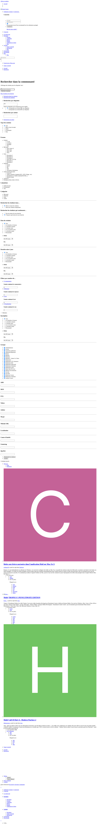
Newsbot (7, 373)
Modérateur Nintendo (10, 366)
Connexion (9, 26)
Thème (5, 776)
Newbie (7, 372)
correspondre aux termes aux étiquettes (19, 108)
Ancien (7, 349)
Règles (8, 40)
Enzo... (5, 600)
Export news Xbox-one (9, 63)
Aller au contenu (5, 1)
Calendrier (9, 38)
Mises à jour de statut (11, 127)
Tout (7, 125)
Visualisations (7, 304)
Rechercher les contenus (9, 457)
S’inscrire (6, 32)
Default (8, 777)
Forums (8, 37)
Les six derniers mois (11, 229)
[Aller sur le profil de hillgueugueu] (50, 716)
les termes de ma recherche (13, 213)
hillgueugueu (7, 723)
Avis (5, 296)
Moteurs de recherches (10, 370)
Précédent (9, 799)
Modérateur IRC (9, 363)
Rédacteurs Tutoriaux (10, 376)
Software (21, 567)
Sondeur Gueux (9, 378)
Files (7, 132)
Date (8, 465)
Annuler (6, 458)
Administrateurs (9, 347)
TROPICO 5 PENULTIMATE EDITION (24, 597)
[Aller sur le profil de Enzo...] (6, 594)
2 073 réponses (10, 731)
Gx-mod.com (7, 34)
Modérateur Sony (9, 367)
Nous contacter (7, 780)
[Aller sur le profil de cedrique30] (50, 561)
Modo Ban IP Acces (10, 369)
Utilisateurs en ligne (11, 42)
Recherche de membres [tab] (9, 97)
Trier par (6, 463)
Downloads (6, 52)
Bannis (7, 353)
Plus (8, 44)
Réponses (6, 288)
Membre (7, 355)
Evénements (8, 130)
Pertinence (9, 466)
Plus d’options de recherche (7, 93)
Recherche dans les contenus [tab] (10, 96)
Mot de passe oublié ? (12, 29)
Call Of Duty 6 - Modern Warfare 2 (22, 720)
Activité (5, 45)
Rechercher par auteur (9, 119)
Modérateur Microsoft (10, 364)
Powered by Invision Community (17, 784)
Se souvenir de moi (11, 25)
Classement (6, 51)
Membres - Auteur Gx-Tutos (12, 358)
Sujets (7, 128)
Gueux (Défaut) (10, 779)
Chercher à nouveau (5, 91)
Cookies (6, 782)
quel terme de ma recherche (15, 215)
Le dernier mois (9, 228)
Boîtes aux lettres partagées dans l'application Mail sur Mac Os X (29, 564)
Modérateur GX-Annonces (11, 361)
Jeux (19, 600)
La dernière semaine (10, 226)
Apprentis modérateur (10, 350)
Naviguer (6, 36)
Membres (5, 313)
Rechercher (9, 48)
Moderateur (8, 360)
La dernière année (10, 231)
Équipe (8, 41)
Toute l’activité (10, 46)
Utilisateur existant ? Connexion (12, 11)
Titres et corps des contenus (12, 205)
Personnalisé (9, 232)
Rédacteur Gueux (9, 375)
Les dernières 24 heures (11, 225)
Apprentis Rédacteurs (10, 352)
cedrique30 (6, 567)
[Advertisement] (48, 75)
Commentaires (7, 281)
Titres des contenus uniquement (13, 207)
